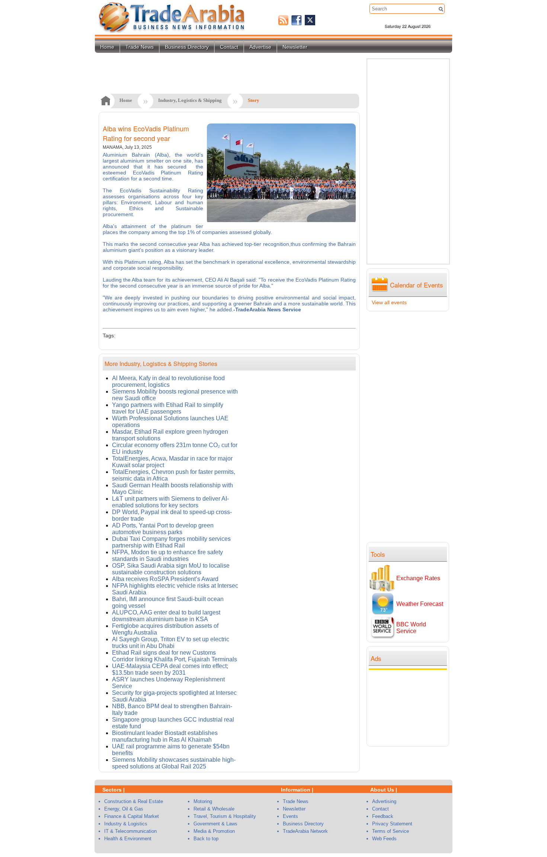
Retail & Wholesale (213, 809)
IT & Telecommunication (130, 831)
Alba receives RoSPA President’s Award (165, 579)
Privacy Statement (392, 823)
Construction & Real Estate (133, 801)
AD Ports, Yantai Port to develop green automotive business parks (163, 528)
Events (290, 816)
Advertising (384, 801)
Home (107, 47)
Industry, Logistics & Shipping (190, 100)
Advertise (260, 47)
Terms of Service (390, 831)
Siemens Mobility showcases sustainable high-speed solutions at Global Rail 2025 (174, 763)
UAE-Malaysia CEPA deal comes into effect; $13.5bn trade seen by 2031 (170, 669)
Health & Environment (127, 838)
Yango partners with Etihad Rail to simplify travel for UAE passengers (167, 408)
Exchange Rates (418, 578)
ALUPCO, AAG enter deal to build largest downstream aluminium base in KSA (166, 615)
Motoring (202, 801)
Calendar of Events (416, 284)
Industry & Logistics (125, 823)
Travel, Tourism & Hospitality (224, 816)
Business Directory (187, 47)
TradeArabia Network (305, 831)
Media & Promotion (214, 831)
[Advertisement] (410, 707)
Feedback (382, 816)
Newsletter (294, 47)
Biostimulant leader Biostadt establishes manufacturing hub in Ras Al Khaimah (165, 736)
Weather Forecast (419, 604)
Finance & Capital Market (131, 816)
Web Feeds (384, 838)
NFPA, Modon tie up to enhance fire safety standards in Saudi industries (167, 555)
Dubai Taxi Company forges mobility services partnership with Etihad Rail (171, 542)
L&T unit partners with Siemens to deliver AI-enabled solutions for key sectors (170, 501)
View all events (389, 302)
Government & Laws (215, 823)
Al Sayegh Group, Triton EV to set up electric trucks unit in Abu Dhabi (170, 642)
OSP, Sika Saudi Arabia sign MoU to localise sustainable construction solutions (171, 568)
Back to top (205, 838)
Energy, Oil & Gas (123, 809)
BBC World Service (411, 627)
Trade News (139, 47)
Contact (229, 47)
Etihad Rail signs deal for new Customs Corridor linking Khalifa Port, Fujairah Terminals (174, 655)
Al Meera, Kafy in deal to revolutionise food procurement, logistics (168, 381)
